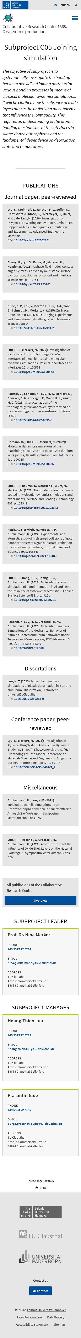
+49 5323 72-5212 (20, 1110)
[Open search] (77, 5)
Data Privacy (55, 1317)
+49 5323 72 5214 (19, 949)
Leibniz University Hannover (46, 1310)
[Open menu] (75, 19)
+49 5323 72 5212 (19, 1035)
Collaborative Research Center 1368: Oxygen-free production (34, 29)
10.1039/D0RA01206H (29, 648)
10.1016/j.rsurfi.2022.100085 (34, 464)
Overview (40, 900)
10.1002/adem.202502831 (32, 240)
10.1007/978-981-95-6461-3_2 (34, 767)
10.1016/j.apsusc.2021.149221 (35, 600)
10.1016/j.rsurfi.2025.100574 (34, 372)
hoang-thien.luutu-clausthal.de (31, 1049)
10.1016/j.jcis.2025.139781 (32, 284)
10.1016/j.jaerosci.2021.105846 (35, 556)
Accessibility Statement (32, 1324)
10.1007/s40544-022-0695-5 (33, 420)
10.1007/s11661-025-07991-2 (34, 328)
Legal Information (29, 1317)
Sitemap (59, 1324)
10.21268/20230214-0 (29, 699)
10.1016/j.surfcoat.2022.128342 (36, 508)
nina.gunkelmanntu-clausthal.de (32, 963)
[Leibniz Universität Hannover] (15, 5)
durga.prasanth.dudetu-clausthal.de (35, 1123)
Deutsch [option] (64, 5)
